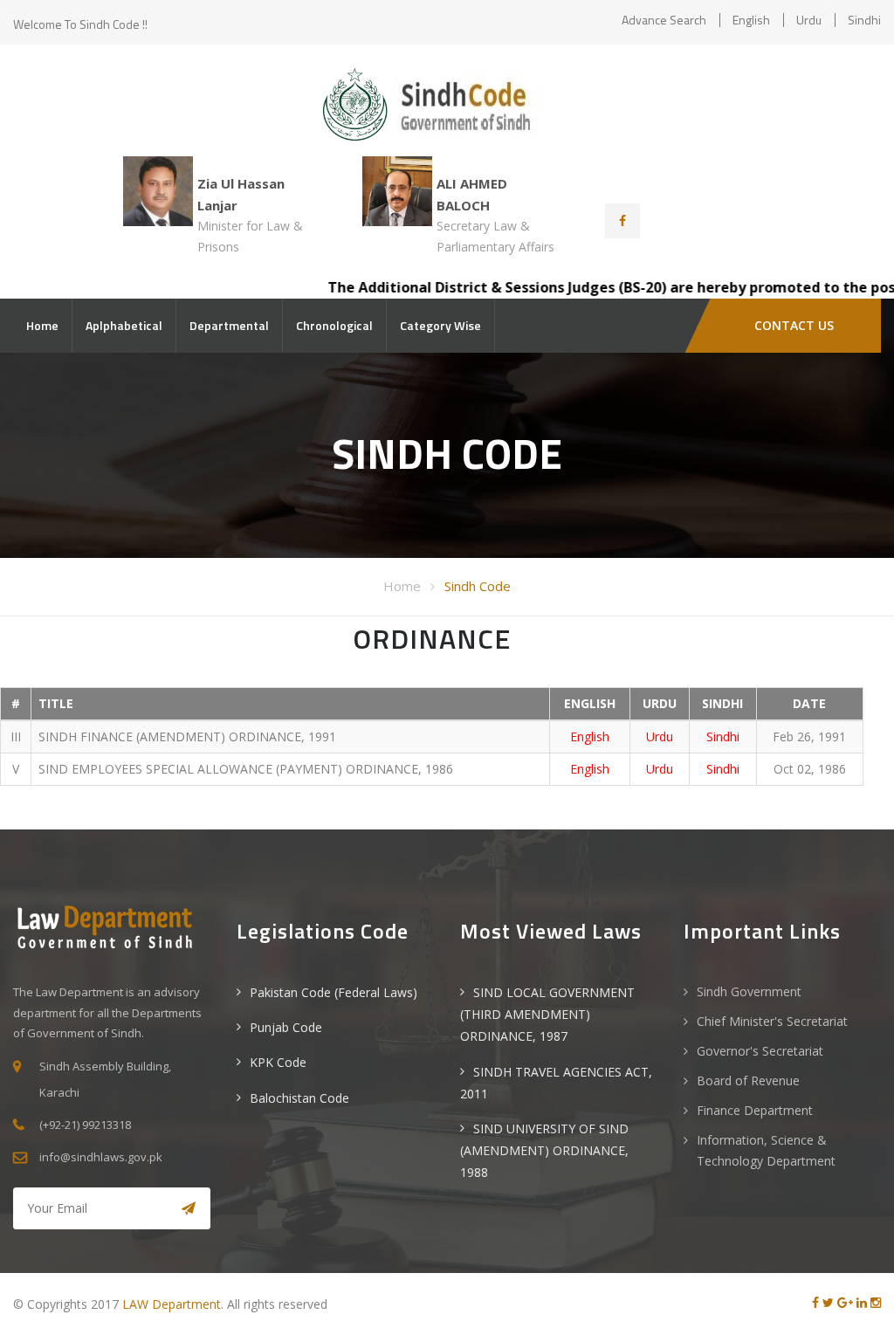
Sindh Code (477, 586)
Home (42, 325)
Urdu (809, 19)
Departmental (229, 325)
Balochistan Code (299, 1098)
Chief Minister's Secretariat (772, 1021)
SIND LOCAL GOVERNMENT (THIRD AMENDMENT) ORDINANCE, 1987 (547, 1014)
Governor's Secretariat (760, 1051)
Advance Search (664, 19)
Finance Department (755, 1110)
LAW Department (171, 1304)
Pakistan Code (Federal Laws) (333, 992)
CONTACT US (794, 325)
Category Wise (440, 325)
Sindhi (864, 19)
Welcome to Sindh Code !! (80, 24)
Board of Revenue (748, 1080)
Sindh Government (749, 991)
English (751, 19)
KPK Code (278, 1062)
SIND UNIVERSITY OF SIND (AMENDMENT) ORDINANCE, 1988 (544, 1150)
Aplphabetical (124, 325)
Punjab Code (286, 1027)
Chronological (334, 325)
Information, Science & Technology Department (766, 1150)
